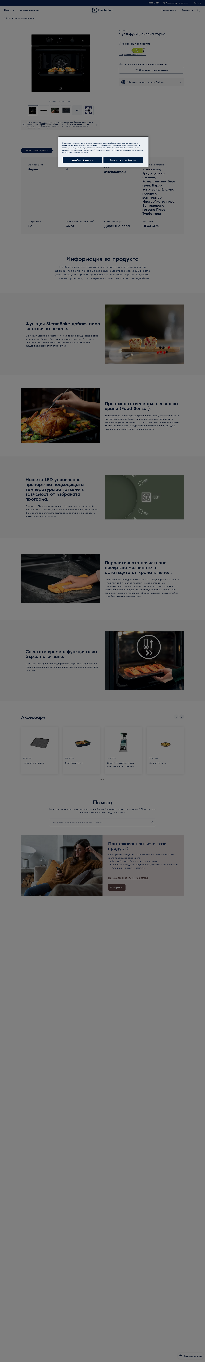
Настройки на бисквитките (82, 160)
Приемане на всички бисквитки (123, 160)
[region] (103, 151)
